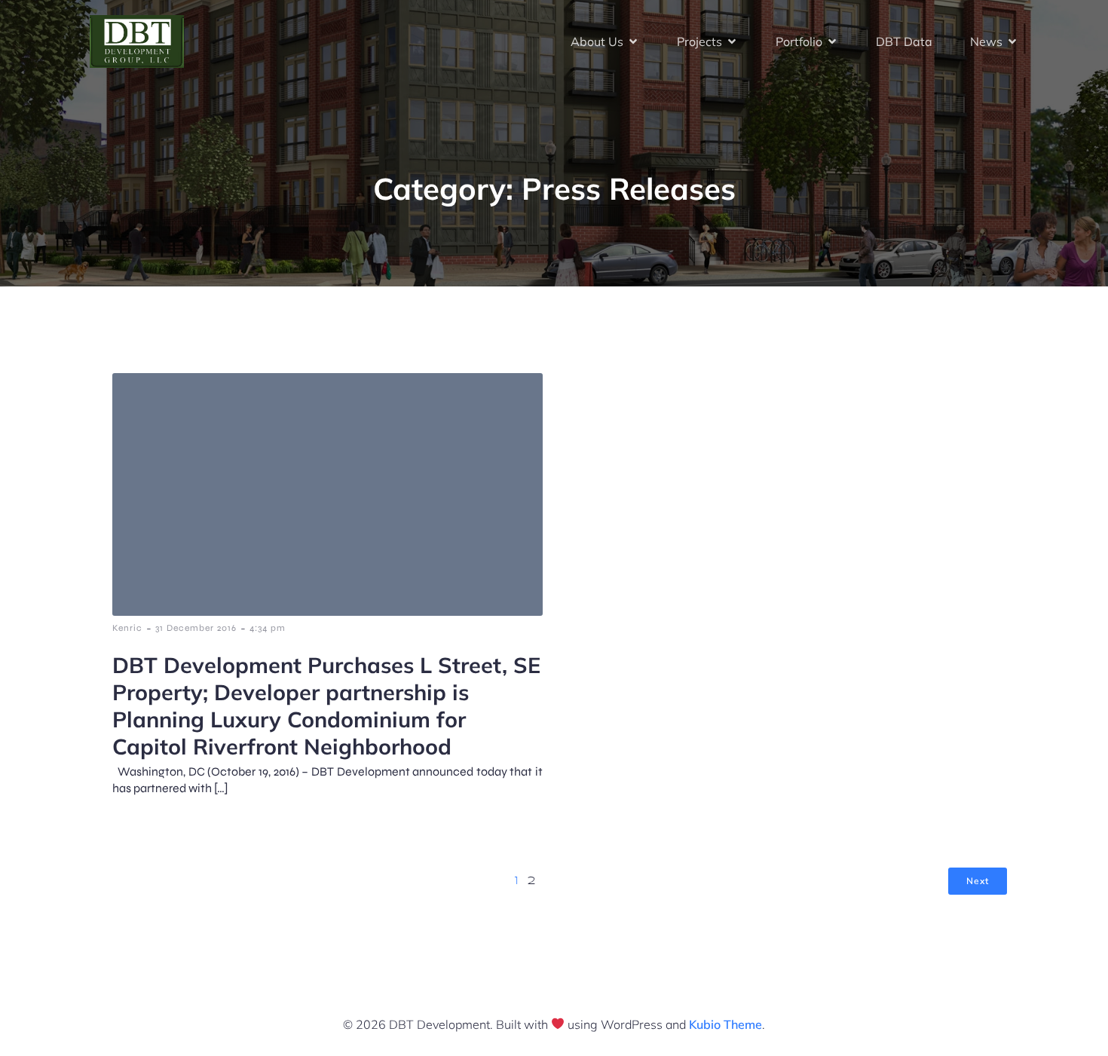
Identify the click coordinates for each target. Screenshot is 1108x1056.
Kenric (127, 628)
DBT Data (904, 41)
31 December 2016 (196, 628)
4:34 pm (267, 628)
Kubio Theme (725, 1024)
